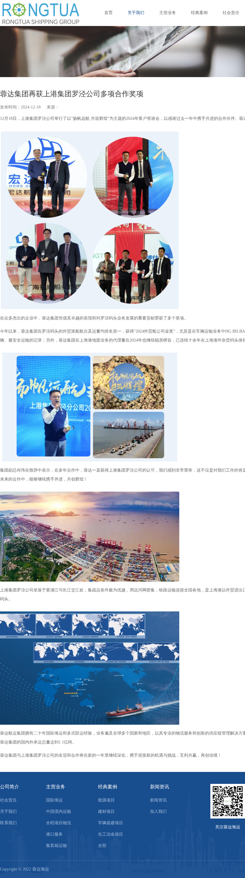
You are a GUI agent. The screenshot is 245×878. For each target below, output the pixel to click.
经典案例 (199, 12)
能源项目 (106, 800)
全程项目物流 (58, 823)
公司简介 (9, 786)
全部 (102, 845)
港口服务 (54, 834)
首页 (108, 12)
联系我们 (8, 823)
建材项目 (106, 811)
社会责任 (231, 12)
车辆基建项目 (110, 823)
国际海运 (54, 800)
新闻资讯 (159, 786)
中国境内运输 (58, 811)
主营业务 (167, 12)
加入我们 (158, 811)
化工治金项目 (110, 834)
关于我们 (136, 12)
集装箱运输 (56, 845)
